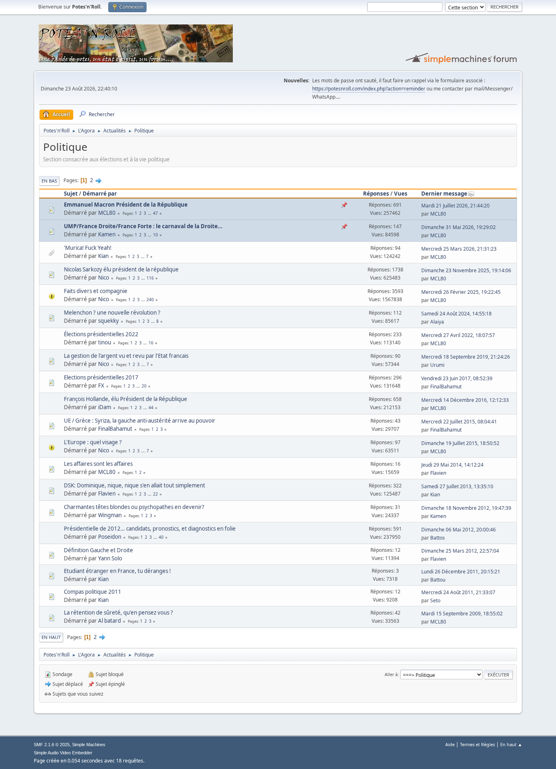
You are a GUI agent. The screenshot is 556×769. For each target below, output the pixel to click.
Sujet (71, 193)
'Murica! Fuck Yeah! (88, 247)
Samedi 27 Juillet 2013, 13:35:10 (457, 486)
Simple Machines (88, 744)
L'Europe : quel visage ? (93, 442)
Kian (103, 256)
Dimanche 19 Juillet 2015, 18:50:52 (460, 443)
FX (101, 385)
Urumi (437, 364)
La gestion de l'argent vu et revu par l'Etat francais (126, 355)
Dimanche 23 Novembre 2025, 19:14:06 (466, 270)
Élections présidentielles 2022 (101, 334)
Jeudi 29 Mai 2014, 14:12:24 (452, 464)
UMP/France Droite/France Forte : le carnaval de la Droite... (143, 226)
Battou (437, 579)
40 (161, 537)
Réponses (376, 193)
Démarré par (100, 193)
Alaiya (437, 321)
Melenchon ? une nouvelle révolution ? (112, 312)
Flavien (438, 472)
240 (150, 299)
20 (144, 386)
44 (151, 407)
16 (151, 343)
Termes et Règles (477, 744)
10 (155, 235)
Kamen (107, 234)
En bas (49, 181)
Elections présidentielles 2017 (101, 377)
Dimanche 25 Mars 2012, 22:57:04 (460, 550)
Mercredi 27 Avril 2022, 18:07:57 (458, 335)
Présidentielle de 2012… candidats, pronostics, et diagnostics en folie (150, 528)
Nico (103, 277)
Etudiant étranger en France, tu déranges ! (117, 571)
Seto (435, 600)
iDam (104, 407)
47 (155, 213)
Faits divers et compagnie (95, 291)
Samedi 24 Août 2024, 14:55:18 (456, 313)
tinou (104, 342)
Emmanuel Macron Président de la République (126, 204)
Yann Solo (110, 558)
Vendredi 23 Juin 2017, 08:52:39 (457, 378)
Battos (437, 537)
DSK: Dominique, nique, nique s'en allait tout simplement (134, 485)
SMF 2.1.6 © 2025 (52, 744)
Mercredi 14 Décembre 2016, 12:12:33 (465, 400)
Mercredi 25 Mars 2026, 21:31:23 (459, 248)
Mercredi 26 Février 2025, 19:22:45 (461, 292)
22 (155, 494)
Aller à (391, 674)
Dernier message (444, 193)
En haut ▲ (511, 744)
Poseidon (109, 536)
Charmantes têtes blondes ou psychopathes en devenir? (134, 507)
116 (150, 278)
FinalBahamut (446, 386)
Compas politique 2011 (92, 591)
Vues (400, 193)
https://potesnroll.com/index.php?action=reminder (368, 88)
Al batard (109, 620)
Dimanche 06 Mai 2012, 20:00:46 (458, 529)
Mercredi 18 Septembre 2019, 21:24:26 (465, 356)
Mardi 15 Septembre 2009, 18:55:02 (462, 613)
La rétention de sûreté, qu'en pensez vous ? (118, 612)
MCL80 (107, 212)
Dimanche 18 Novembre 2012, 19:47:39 (466, 508)
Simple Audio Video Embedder (63, 752)
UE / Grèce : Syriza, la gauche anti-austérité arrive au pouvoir (139, 420)
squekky (108, 320)
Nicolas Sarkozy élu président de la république (121, 269)
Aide (450, 744)
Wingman (110, 515)
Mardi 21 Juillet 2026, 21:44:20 (455, 205)
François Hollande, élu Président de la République (125, 399)
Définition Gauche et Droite (98, 550)
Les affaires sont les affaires (98, 463)
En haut (51, 637)
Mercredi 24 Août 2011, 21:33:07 (458, 592)
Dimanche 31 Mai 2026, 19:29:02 (458, 227)
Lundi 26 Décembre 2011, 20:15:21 (460, 571)
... (150, 213)
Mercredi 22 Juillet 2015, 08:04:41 (459, 421)
